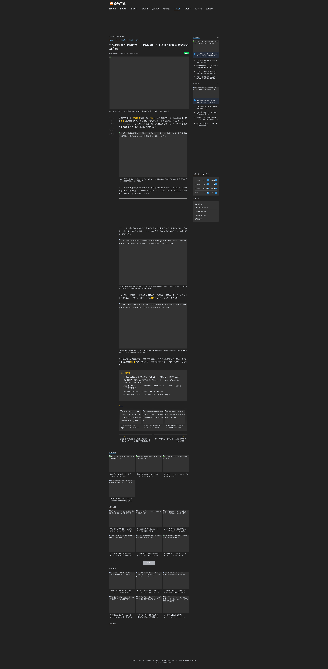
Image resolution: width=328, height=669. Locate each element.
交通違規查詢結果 (200, 211)
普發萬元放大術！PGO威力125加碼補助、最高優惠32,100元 (175, 426)
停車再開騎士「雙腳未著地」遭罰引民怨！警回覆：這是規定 (175, 554)
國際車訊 (134, 9)
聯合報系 (174, 660)
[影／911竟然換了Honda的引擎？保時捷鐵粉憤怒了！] (149, 518)
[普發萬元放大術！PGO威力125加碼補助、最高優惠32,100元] (175, 417)
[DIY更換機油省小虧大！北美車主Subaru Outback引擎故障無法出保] (122, 488)
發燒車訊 (115, 36)
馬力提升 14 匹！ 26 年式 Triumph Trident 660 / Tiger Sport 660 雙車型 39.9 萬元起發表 (152, 387)
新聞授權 (148, 660)
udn (111, 36)
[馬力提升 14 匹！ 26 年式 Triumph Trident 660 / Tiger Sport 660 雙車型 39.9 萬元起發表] (176, 604)
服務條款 (155, 660)
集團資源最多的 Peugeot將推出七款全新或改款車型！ (148, 475)
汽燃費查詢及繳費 (200, 215)
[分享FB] (111, 118)
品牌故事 (188, 9)
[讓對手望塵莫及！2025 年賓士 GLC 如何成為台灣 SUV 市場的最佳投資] (176, 518)
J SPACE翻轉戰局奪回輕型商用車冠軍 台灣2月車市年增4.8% (148, 554)
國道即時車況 (199, 204)
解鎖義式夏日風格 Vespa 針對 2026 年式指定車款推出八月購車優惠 (122, 616)
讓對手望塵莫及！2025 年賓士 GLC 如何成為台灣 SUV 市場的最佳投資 (176, 530)
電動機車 (124, 40)
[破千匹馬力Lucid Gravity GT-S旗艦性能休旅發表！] (176, 463)
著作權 (161, 660)
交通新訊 (155, 9)
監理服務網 (198, 219)
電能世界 (145, 9)
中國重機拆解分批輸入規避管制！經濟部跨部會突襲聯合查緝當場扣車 (148, 616)
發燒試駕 (123, 9)
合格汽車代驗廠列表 (201, 208)
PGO (111, 40)
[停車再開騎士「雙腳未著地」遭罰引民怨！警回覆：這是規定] (176, 543)
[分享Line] (111, 123)
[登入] (214, 3)
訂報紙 (181, 660)
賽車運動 (209, 9)
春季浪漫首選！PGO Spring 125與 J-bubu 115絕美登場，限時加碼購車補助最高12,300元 (130, 426)
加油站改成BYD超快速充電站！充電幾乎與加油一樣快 (121, 475)
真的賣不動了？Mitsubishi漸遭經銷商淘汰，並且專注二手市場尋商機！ (121, 530)
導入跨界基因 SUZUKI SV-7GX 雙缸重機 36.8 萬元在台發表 (146, 394)
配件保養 (198, 9)
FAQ (140, 660)
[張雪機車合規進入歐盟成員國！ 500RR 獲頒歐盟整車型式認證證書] (176, 580)
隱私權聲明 (167, 660)
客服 (143, 660)
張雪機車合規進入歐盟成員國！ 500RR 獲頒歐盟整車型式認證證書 (175, 591)
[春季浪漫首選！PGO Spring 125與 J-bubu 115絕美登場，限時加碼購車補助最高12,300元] (130, 417)
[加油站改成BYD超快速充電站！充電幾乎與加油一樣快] (122, 463)
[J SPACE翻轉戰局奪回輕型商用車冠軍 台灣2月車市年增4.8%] (149, 543)
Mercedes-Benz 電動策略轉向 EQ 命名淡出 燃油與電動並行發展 (121, 554)
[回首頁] (119, 3)
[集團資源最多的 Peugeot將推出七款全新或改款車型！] (149, 463)
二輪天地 (177, 9)
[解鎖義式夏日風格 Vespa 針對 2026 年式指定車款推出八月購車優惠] (122, 604)
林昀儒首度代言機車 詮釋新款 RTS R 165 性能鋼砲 (143, 391)
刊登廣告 (134, 660)
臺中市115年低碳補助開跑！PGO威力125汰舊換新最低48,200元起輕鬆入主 (153, 426)
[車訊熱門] (218, 83)
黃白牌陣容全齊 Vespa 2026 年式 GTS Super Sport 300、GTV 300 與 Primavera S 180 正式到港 (151, 381)
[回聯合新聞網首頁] (111, 3)
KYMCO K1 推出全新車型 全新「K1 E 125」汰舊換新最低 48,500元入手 (151, 377)
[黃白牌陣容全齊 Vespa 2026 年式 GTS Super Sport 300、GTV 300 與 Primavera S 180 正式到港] (149, 580)
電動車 (131, 40)
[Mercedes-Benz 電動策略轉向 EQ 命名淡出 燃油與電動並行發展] (122, 543)
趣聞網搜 (166, 9)
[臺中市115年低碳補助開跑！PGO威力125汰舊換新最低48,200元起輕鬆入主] (153, 417)
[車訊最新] (218, 37)
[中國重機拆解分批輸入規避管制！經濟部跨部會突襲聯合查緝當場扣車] (149, 604)
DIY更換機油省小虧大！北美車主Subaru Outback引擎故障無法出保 (122, 499)
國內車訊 (112, 9)
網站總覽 (194, 660)
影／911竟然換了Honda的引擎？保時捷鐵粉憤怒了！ (147, 530)
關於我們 (187, 660)
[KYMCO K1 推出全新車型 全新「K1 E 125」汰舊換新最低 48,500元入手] (122, 580)
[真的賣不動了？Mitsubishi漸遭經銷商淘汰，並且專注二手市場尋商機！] (122, 518)
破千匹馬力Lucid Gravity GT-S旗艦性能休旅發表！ (176, 475)
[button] (217, 3)
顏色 (137, 40)
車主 (117, 40)
